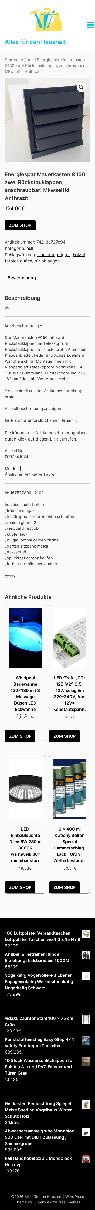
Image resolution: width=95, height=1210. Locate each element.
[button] (81, 87)
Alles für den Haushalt (35, 41)
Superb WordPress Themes (56, 1202)
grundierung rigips (52, 254)
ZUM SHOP (20, 225)
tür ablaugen (47, 261)
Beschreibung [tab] (22, 277)
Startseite (14, 60)
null (30, 60)
